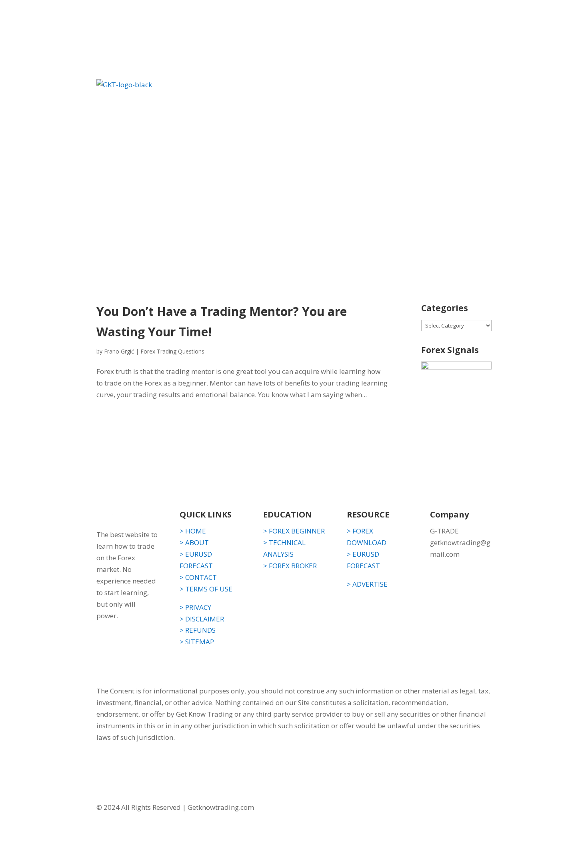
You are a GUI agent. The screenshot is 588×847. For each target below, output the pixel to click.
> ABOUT (194, 542)
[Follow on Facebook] (453, 808)
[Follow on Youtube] (485, 808)
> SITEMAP (197, 641)
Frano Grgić (119, 351)
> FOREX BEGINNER (294, 530)
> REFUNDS (198, 630)
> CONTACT (198, 577)
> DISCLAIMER (202, 618)
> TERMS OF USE (206, 588)
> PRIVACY (195, 607)
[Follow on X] (469, 808)
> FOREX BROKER (290, 565)
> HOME (193, 530)
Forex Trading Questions (172, 351)
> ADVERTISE (367, 584)
